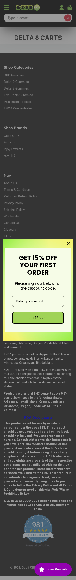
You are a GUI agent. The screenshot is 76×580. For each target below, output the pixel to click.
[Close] (68, 244)
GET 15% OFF (38, 317)
